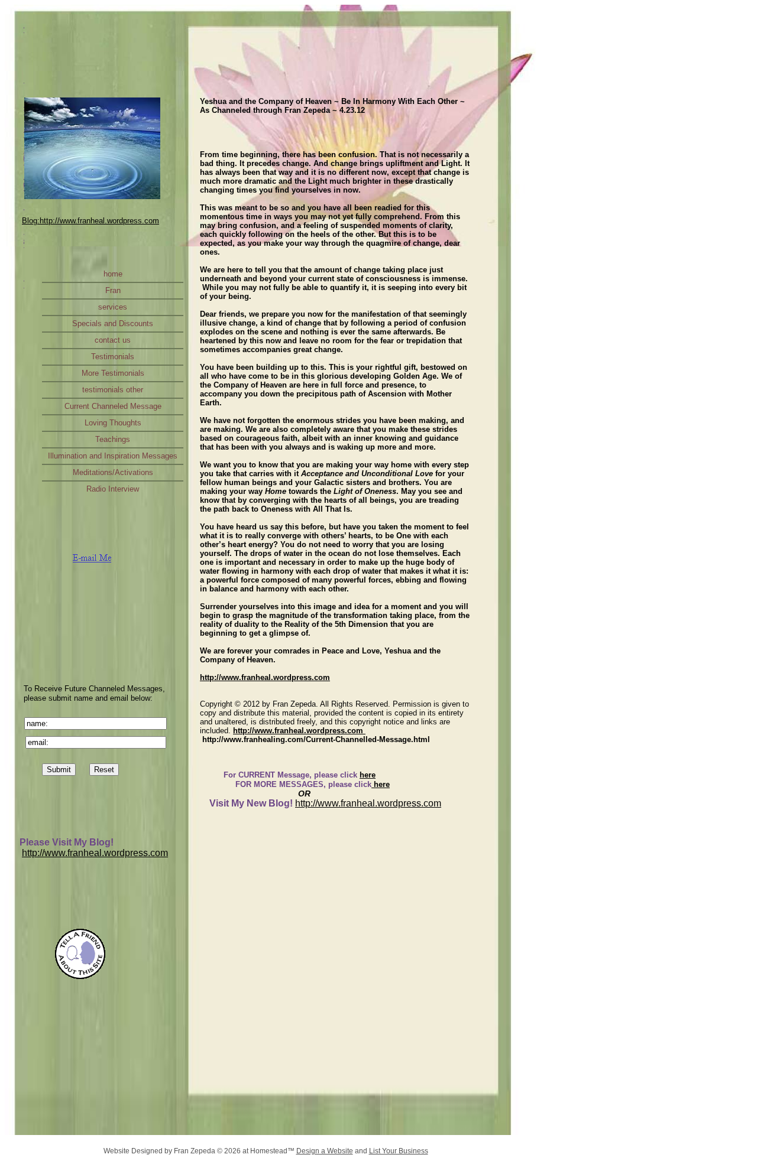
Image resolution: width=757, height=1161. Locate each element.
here (368, 774)
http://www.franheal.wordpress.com (95, 853)
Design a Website (324, 1151)
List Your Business (398, 1151)
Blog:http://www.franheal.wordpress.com (90, 220)
